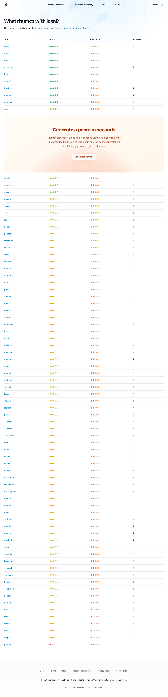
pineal (7, 415)
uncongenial (10, 491)
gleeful (7, 505)
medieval (8, 241)
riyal (6, 610)
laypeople (9, 561)
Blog (103, 5)
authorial (8, 380)
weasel (7, 456)
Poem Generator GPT (82, 671)
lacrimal (8, 408)
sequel (7, 317)
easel (6, 366)
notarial (7, 526)
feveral (7, 387)
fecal (6, 109)
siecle (7, 178)
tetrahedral (9, 484)
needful (8, 310)
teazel (7, 630)
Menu (156, 5)
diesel (7, 338)
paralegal (8, 95)
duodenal (8, 359)
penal (7, 289)
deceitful (8, 422)
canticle (8, 185)
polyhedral (9, 540)
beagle (7, 74)
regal (6, 60)
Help (64, 671)
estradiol (8, 429)
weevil (7, 463)
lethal (7, 282)
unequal (8, 268)
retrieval (8, 261)
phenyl (7, 373)
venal (6, 449)
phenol (7, 644)
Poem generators (56, 5)
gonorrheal (9, 589)
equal (7, 206)
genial (7, 303)
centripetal (9, 436)
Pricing (117, 5)
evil (6, 213)
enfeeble (8, 575)
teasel (7, 617)
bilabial (7, 582)
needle (7, 227)
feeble (7, 248)
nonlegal (8, 102)
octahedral (9, 477)
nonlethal (8, 603)
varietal (7, 519)
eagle (7, 53)
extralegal (9, 67)
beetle (7, 331)
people (7, 199)
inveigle (8, 88)
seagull (7, 81)
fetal (6, 255)
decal (6, 192)
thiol (6, 443)
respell (7, 637)
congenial (9, 324)
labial (6, 394)
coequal (8, 568)
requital (7, 533)
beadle (7, 498)
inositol (7, 470)
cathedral (8, 275)
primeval (8, 345)
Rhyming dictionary (84, 5)
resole (7, 624)
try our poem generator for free (75, 28)
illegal (7, 46)
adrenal (7, 296)
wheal (7, 547)
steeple (7, 401)
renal (6, 220)
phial (6, 512)
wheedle (8, 554)
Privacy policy (104, 671)
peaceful (8, 234)
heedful (8, 596)
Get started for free (84, 156)
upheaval (8, 352)
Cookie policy (122, 671)
